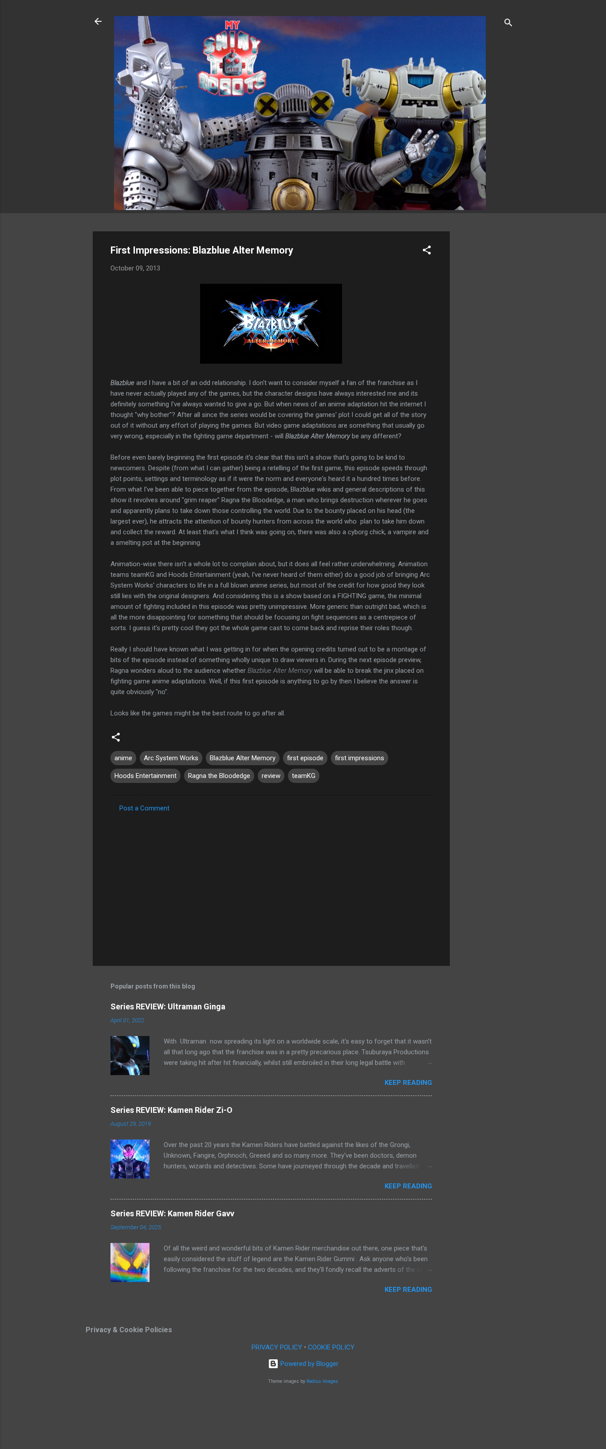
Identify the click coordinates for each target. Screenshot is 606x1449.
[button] (426, 251)
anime (123, 758)
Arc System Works (171, 758)
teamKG (303, 776)
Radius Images (322, 1381)
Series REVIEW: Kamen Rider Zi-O (171, 1110)
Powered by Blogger (308, 1364)
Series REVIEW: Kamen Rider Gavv (172, 1213)
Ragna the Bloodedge (219, 776)
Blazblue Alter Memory (242, 758)
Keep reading (408, 1083)
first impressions (359, 758)
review (271, 776)
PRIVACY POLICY (277, 1347)
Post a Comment (144, 808)
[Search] (508, 24)
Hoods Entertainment (145, 776)
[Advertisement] (485, 364)
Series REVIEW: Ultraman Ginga (167, 1006)
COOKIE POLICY (331, 1347)
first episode (305, 758)
